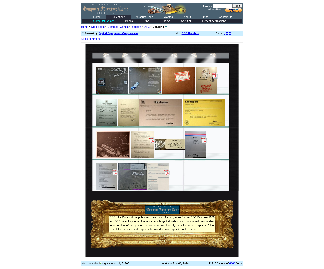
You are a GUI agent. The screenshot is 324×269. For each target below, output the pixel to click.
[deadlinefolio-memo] (160, 125)
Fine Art (165, 21)
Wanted (168, 17)
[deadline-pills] (170, 149)
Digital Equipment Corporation (118, 33)
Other (147, 21)
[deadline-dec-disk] (132, 190)
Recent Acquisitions (214, 21)
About (187, 17)
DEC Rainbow (190, 33)
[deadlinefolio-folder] (178, 93)
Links (205, 17)
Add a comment (90, 38)
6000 (232, 263)
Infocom (136, 26)
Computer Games (103, 21)
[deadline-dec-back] (145, 93)
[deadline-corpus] (106, 125)
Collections (118, 17)
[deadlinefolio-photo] (113, 157)
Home (97, 17)
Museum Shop (144, 17)
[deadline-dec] (112, 93)
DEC (147, 26)
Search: (207, 5)
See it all (186, 21)
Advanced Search (215, 9)
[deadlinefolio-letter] (128, 125)
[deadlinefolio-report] (204, 125)
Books (129, 21)
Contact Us (225, 17)
